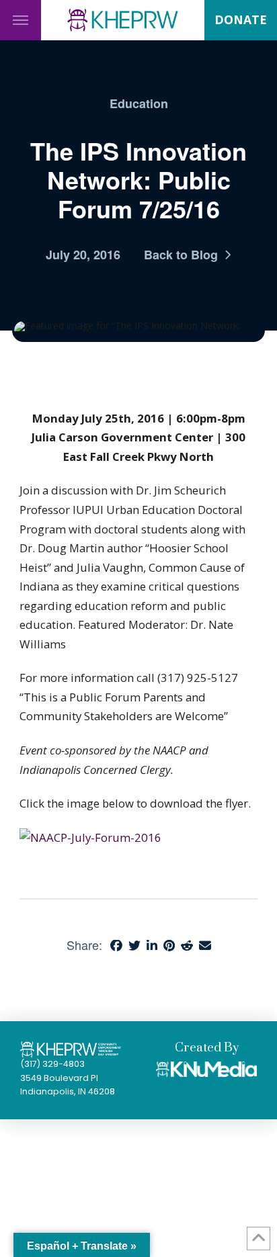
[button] (20, 20)
